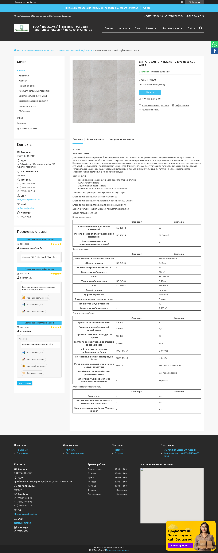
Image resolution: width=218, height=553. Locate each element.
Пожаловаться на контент (117, 550)
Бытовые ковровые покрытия (33, 101)
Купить (146, 8)
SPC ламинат (25, 111)
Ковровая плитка (27, 106)
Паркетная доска (27, 86)
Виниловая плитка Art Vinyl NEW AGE (76, 50)
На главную (22, 450)
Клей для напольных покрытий (34, 91)
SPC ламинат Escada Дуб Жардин (180, 450)
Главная (109, 28)
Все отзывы (25, 383)
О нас (137, 28)
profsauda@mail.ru (25, 208)
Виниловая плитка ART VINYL (42, 50)
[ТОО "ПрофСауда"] (21, 28)
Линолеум (24, 76)
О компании (22, 453)
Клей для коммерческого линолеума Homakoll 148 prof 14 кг (38, 288)
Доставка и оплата (172, 28)
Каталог (123, 28)
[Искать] (200, 28)
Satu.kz (122, 547)
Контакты (151, 28)
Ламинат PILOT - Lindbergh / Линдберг (39, 257)
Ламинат (23, 81)
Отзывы (21, 123)
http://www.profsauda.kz (28, 199)
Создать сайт (21, 2)
